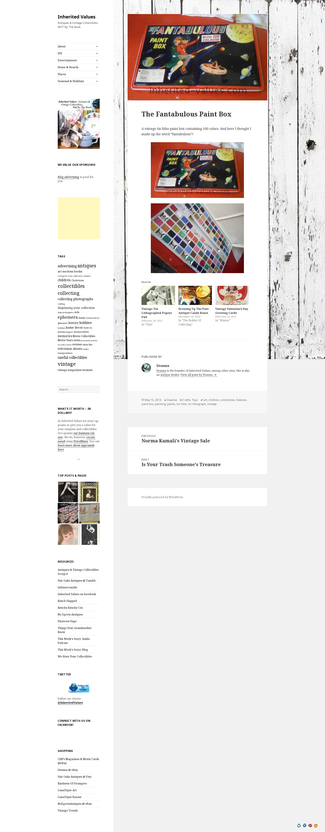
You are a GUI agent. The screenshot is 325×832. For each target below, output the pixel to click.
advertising (67, 265)
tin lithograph (197, 404)
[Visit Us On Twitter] (299, 825)
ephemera (68, 317)
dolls (76, 312)
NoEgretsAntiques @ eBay (75, 804)
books (78, 271)
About (62, 46)
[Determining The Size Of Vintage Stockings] (68, 492)
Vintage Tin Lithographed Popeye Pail (157, 313)
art (60, 271)
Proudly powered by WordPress (162, 497)
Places (62, 74)
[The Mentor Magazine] (89, 492)
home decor (74, 327)
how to (88, 327)
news (77, 340)
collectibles (71, 286)
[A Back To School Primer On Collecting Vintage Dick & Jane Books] (89, 513)
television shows (70, 349)
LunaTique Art (67, 790)
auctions (67, 271)
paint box (148, 404)
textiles (86, 349)
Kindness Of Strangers (72, 783)
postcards (85, 340)
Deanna (161, 370)
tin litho (182, 404)
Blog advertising (68, 177)
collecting (68, 293)
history (73, 323)
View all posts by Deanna (196, 375)
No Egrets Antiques (70, 614)
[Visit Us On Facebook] (304, 825)
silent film (87, 344)
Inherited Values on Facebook (77, 594)
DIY (60, 53)
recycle (69, 345)
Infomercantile (67, 587)
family (82, 317)
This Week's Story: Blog (73, 650)
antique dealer (169, 375)
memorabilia (81, 331)
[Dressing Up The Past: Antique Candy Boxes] (195, 295)
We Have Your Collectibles (75, 656)
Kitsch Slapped (67, 601)
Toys (195, 400)
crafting (61, 304)
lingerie (69, 332)
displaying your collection (76, 308)
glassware (63, 323)
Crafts (186, 400)
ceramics (87, 276)
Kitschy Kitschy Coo (70, 608)
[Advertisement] (79, 218)
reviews (77, 344)
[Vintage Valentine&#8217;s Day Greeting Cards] (232, 295)
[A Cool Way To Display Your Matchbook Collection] (68, 513)
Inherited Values (76, 17)
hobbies (85, 322)
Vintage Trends (68, 810)
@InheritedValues (70, 703)
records (61, 344)
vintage (67, 363)
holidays (61, 328)
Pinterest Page (67, 621)
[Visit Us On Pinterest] (310, 825)
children (64, 280)
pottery (94, 340)
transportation (65, 353)
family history (93, 318)
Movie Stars (65, 340)
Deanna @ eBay (68, 770)
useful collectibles (72, 357)
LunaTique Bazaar (70, 797)
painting (160, 404)
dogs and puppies (66, 312)
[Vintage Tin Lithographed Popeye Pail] (158, 295)
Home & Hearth (68, 67)
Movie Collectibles (84, 336)
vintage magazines (70, 370)
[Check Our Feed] (316, 825)
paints (171, 404)
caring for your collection (70, 276)
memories (65, 336)
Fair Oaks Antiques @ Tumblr (77, 580)
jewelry (62, 331)
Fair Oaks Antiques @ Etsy (74, 776)
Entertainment (67, 60)
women (87, 370)
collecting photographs (75, 299)
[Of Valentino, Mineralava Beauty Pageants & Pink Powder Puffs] (89, 534)
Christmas (77, 280)
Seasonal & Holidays (71, 81)
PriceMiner (81, 441)
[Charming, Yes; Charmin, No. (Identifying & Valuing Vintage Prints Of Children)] (68, 534)
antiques (87, 266)
